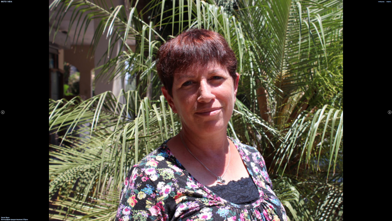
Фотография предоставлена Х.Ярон (14, 219)
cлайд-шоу (381, 1)
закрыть (388, 1)
